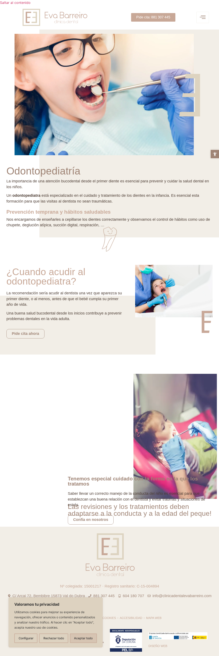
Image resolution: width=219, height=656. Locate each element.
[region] (56, 622)
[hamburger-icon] (202, 17)
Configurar (26, 638)
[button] (215, 154)
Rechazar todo (53, 638)
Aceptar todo (83, 638)
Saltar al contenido (15, 2)
